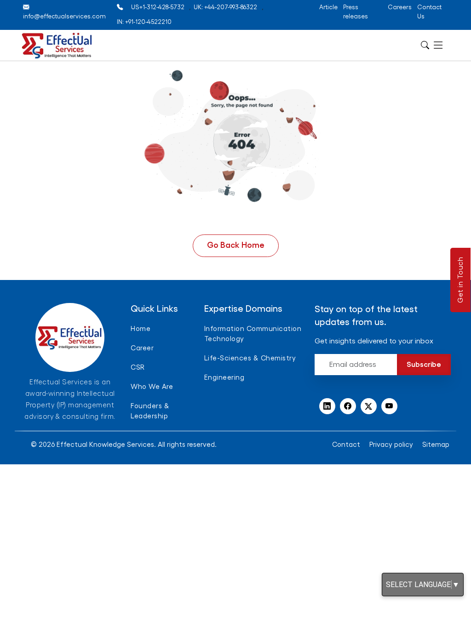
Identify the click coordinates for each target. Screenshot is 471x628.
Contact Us (429, 11)
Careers (400, 7)
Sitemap (435, 444)
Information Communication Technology (253, 334)
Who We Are (152, 386)
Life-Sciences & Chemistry (250, 358)
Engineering (224, 377)
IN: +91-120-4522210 (144, 22)
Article (328, 7)
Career (142, 348)
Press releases (355, 11)
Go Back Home (235, 245)
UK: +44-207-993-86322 (225, 7)
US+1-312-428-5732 (157, 7)
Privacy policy (391, 444)
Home (140, 328)
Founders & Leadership (150, 411)
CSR (138, 367)
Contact (346, 444)
